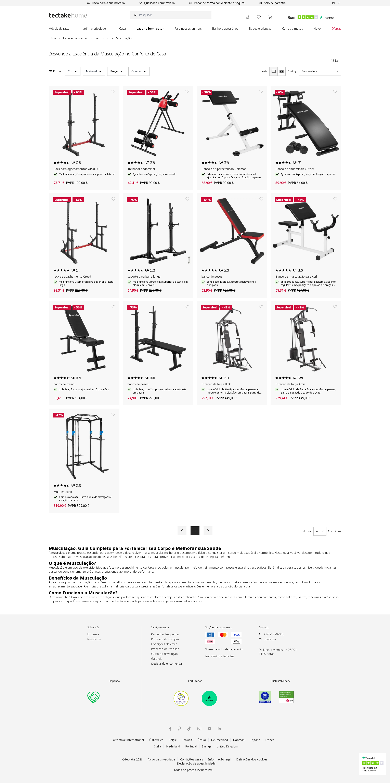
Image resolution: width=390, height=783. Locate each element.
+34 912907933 (274, 634)
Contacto (264, 627)
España (255, 740)
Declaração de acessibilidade (196, 763)
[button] (72, 71)
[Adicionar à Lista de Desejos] (113, 91)
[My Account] (247, 17)
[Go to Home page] (68, 15)
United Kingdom (227, 746)
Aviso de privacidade (161, 759)
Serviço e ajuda (160, 627)
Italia (157, 746)
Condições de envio (164, 644)
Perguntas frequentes (165, 634)
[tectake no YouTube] (209, 728)
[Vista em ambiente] (281, 71)
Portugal (191, 746)
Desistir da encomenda (166, 663)
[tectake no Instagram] (199, 729)
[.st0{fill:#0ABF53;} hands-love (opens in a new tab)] (93, 697)
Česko (202, 740)
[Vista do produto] (273, 71)
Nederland (173, 746)
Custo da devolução (164, 654)
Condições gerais (191, 759)
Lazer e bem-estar (75, 38)
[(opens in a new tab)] (181, 698)
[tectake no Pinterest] (179, 729)
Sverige (207, 746)
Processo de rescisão (165, 649)
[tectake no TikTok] (189, 729)
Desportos (102, 38)
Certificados (195, 681)
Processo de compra (165, 639)
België (173, 740)
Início (52, 38)
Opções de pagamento (218, 627)
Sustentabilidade (281, 681)
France (269, 740)
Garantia (156, 659)
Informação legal (219, 759)
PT (334, 3)
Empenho (114, 681)
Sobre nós (93, 627)
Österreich (156, 740)
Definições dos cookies (252, 759)
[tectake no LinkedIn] (219, 728)
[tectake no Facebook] (170, 729)
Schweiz (187, 740)
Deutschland (219, 740)
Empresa (93, 634)
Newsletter (94, 639)
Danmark (239, 740)
